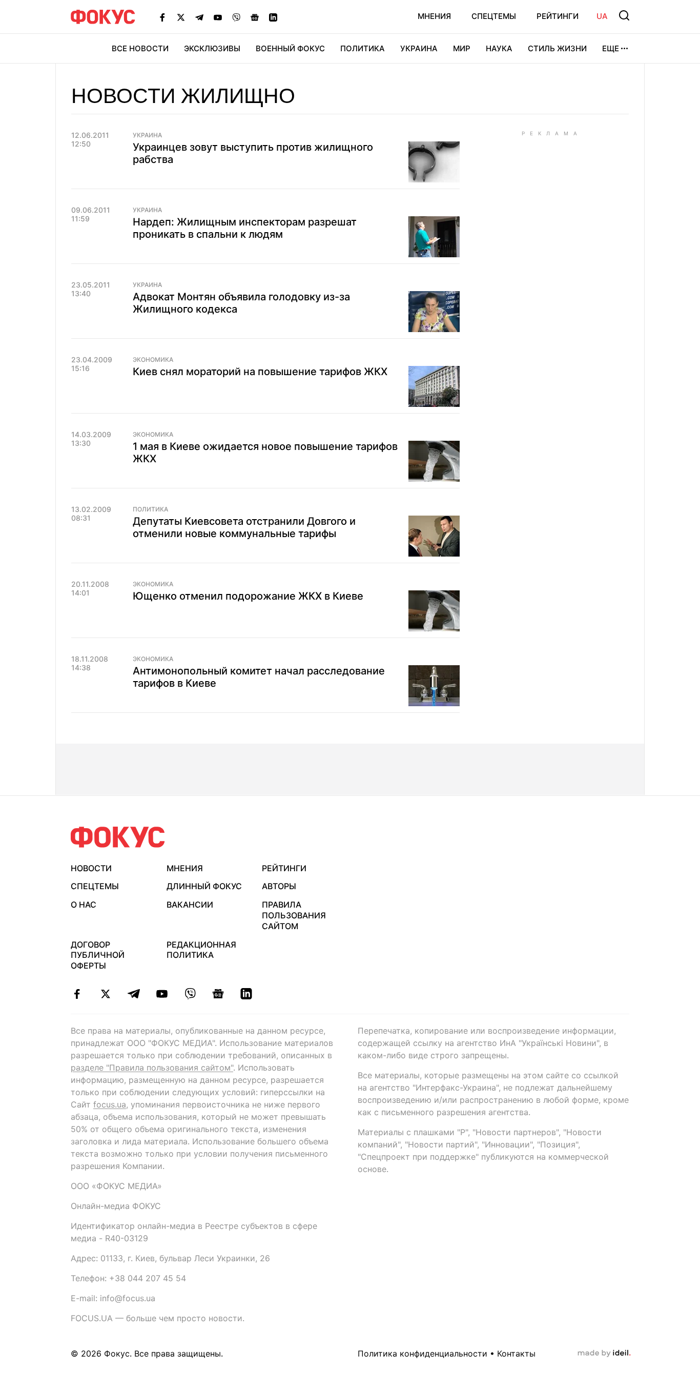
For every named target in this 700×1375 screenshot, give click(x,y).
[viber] (189, 993)
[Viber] (236, 17)
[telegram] (133, 993)
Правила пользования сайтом (294, 915)
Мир (461, 48)
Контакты (516, 1353)
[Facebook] (162, 17)
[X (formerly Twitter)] (181, 17)
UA (602, 16)
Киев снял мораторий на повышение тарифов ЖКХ (260, 371)
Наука (499, 48)
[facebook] (77, 993)
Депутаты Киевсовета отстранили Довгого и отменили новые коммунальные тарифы (244, 527)
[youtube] (161, 993)
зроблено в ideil (604, 1353)
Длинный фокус (204, 886)
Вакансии (190, 904)
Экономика (153, 359)
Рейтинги (558, 16)
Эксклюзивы (212, 48)
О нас (83, 904)
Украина (419, 48)
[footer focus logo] (118, 837)
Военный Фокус (290, 48)
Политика (362, 48)
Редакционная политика (201, 949)
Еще (610, 48)
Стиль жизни (557, 48)
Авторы (279, 886)
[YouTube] (218, 17)
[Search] (624, 15)
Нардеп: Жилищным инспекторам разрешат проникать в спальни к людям (245, 228)
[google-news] (218, 993)
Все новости (140, 48)
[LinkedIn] (273, 17)
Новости (91, 868)
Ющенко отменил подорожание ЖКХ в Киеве (248, 596)
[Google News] (254, 17)
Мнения (434, 16)
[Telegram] (199, 17)
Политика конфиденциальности (422, 1353)
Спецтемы (493, 16)
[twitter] (105, 993)
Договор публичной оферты (98, 955)
